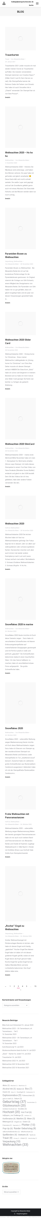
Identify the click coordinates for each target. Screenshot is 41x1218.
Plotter (28, 1124)
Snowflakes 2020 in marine (19, 624)
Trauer (7, 59)
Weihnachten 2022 (9, 1061)
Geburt (18, 1099)
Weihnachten (9, 160)
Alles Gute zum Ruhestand (11, 1025)
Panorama (7, 1125)
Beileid (20, 1089)
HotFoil (7, 528)
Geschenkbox (31, 1102)
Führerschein (28, 1095)
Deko (13, 1092)
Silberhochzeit (27, 1132)
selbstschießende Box (11, 1132)
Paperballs (17, 1125)
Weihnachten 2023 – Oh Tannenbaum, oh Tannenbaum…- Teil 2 (17, 1030)
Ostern (26, 1122)
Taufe (32, 1135)
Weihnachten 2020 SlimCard (19, 444)
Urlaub (23, 1138)
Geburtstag (14, 1101)
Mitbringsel (8, 1122)
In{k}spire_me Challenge (13, 1115)
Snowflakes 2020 (14, 728)
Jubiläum (27, 1115)
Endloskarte (30, 1092)
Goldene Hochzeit (10, 1109)
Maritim (21, 1118)
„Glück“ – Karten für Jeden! (12, 1054)
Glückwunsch (14, 1105)
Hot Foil (26, 1112)
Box (28, 1088)
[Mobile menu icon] (37, 3)
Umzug (16, 1138)
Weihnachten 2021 (9, 1064)
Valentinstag (32, 1138)
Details (7, 97)
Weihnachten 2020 (14, 523)
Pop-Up (8, 1128)
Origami (18, 1122)
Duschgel (21, 1092)
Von (17, 59)
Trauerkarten (12, 55)
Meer (31, 1118)
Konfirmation (9, 1119)
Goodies (22, 1109)
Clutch (6, 1092)
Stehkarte (23, 1135)
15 (35, 986)
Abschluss (22, 1085)
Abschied (14, 1085)
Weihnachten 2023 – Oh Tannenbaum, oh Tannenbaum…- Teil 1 (17, 1039)
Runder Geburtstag (25, 1128)
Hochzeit (11, 1112)
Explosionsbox (12, 1095)
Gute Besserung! (8, 1047)
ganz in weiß (8, 1098)
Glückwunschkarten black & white (14, 1050)
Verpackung (9, 261)
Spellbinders (10, 1134)
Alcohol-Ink (9, 1089)
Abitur (6, 1085)
